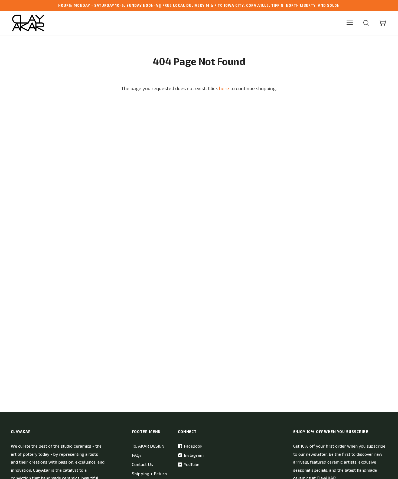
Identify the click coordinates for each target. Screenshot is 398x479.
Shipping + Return (149, 473)
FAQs (137, 455)
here (224, 88)
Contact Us (142, 464)
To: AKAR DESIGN (148, 445)
